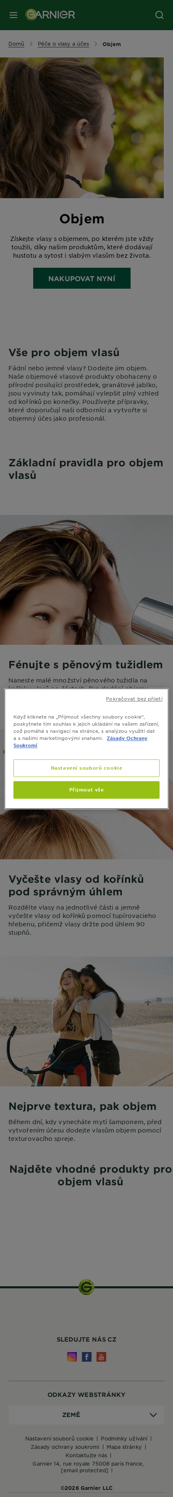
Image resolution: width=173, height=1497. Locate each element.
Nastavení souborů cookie (87, 767)
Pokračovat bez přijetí (134, 698)
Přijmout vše (86, 789)
